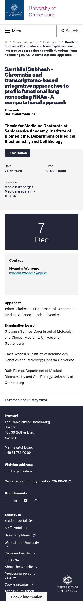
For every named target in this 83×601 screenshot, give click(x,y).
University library (21, 534)
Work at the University (22, 542)
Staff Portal (16, 527)
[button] (28, 31)
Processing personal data (20, 575)
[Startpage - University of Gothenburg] (67, 583)
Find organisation (18, 471)
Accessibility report (20, 590)
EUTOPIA (12, 559)
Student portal (19, 520)
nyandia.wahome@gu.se (28, 273)
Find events (51, 41)
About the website (19, 566)
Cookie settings (17, 584)
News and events (25, 41)
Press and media (18, 552)
